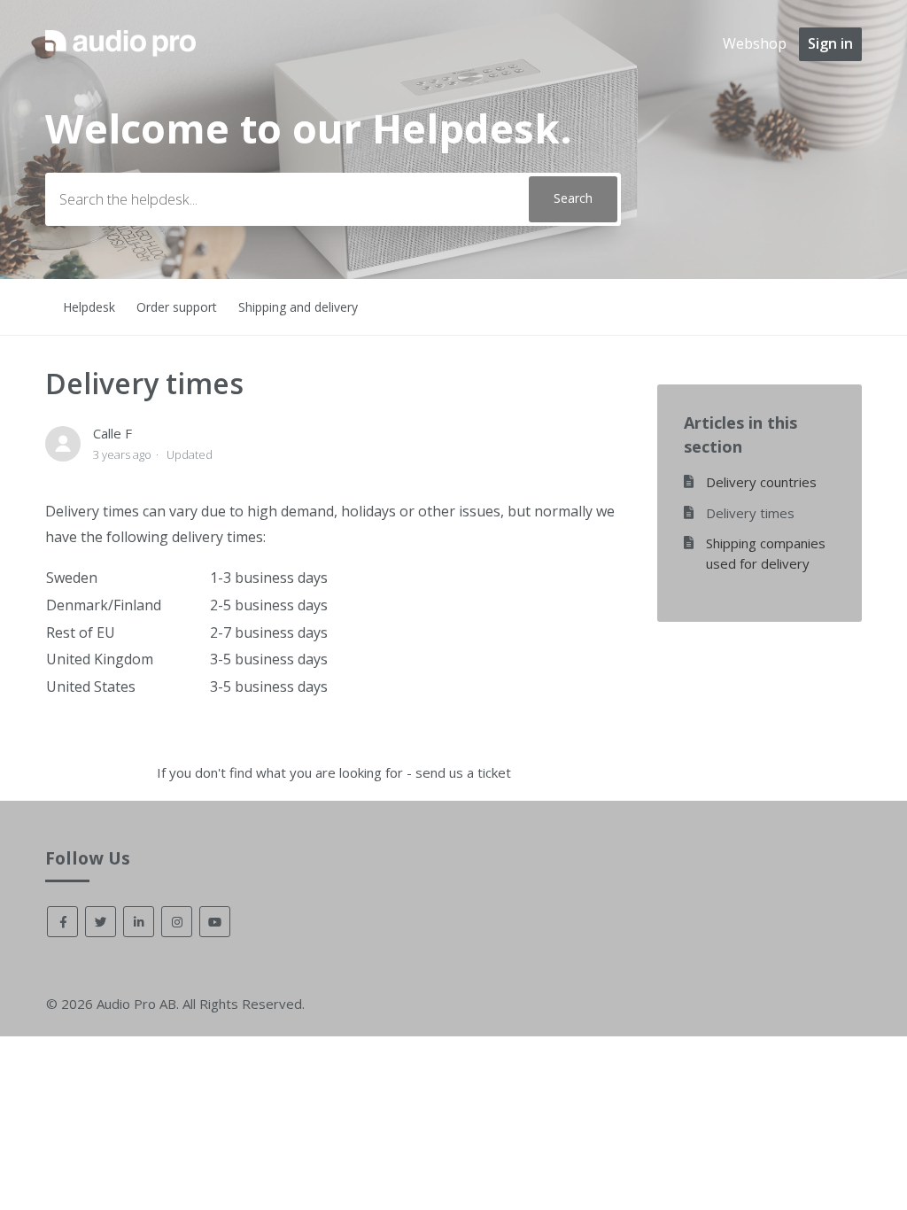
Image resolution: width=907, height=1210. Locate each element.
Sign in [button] (830, 43)
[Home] (120, 58)
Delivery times (750, 513)
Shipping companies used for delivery (766, 553)
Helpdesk (89, 307)
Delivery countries (761, 482)
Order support (176, 307)
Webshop (755, 43)
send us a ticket (463, 772)
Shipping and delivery (298, 307)
